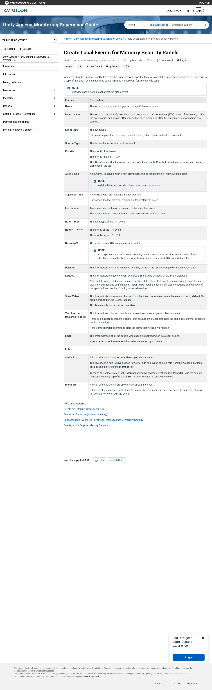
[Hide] (54, 40)
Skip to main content (59, 3)
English (188, 10)
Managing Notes (12, 82)
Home (67, 38)
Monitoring (9, 90)
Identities (8, 98)
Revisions (8, 66)
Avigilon (69, 66)
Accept (158, 684)
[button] (167, 25)
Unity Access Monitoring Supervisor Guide (98, 38)
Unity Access (112, 66)
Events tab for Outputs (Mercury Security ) (86, 425)
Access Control (94, 66)
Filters (131, 24)
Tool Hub (203, 2)
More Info (192, 683)
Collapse (27, 49)
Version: (68, 60)
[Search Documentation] (205, 25)
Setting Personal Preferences (19, 113)
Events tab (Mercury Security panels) (84, 409)
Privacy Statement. (91, 676)
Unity (80, 66)
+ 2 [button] (125, 66)
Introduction (9, 74)
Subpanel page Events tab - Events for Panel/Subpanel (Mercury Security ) (104, 419)
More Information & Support (18, 129)
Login (199, 10)
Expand (11, 49)
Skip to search (81, 3)
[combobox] (96, 60)
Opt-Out (177, 684)
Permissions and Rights (16, 121)
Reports (7, 105)
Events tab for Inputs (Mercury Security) (85, 414)
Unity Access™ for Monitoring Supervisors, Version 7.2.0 (26, 58)
